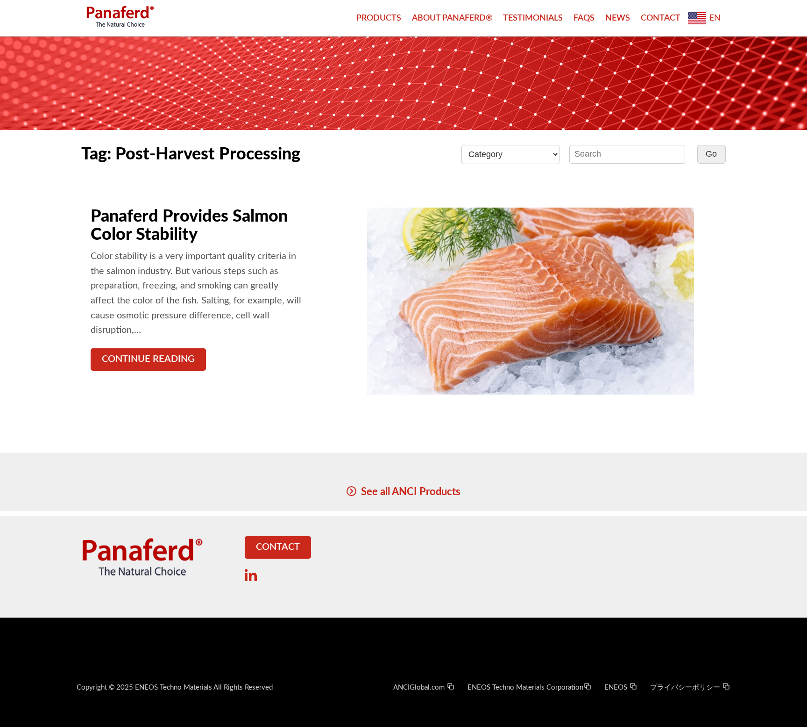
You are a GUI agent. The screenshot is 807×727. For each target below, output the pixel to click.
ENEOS (616, 687)
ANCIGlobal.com (419, 687)
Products (378, 18)
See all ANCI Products (410, 492)
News (617, 18)
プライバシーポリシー (686, 687)
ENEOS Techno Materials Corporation (525, 687)
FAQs (584, 18)
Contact (660, 18)
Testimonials (533, 18)
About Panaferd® (452, 18)
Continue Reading (148, 359)
